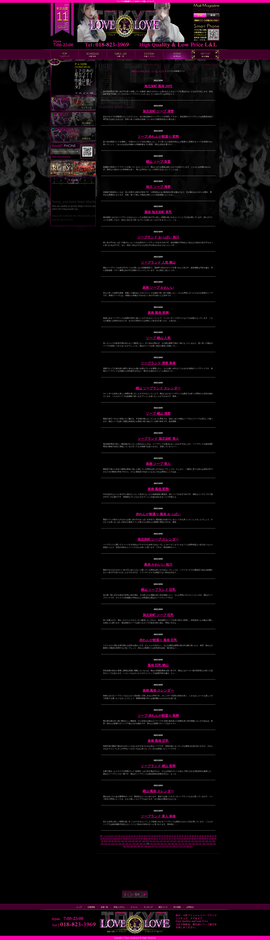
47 (213, 836)
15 (132, 836)
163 (128, 846)
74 (165, 839)
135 (123, 844)
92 (210, 839)
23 (152, 836)
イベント (134, 907)
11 (122, 836)
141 (144, 844)
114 (164, 841)
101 (119, 841)
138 (134, 844)
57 (122, 839)
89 (203, 839)
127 (210, 841)
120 (186, 841)
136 (127, 844)
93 (213, 839)
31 (172, 836)
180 (188, 846)
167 (142, 846)
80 (180, 839)
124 (200, 841)
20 (145, 836)
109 (147, 841)
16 (134, 836)
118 (179, 841)
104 (129, 841)
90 (205, 839)
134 (120, 844)
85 (192, 839)
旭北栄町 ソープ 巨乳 (158, 615)
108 (144, 841)
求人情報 (177, 907)
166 (139, 846)
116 (172, 841)
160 (211, 844)
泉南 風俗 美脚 (158, 312)
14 (129, 836)
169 (149, 846)
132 (113, 844)
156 (197, 844)
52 (109, 839)
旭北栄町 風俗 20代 (158, 86)
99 (112, 841)
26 (160, 836)
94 (215, 839)
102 (122, 841)
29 (167, 836)
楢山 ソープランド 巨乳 (158, 589)
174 (167, 846)
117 (175, 841)
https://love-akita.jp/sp (61, 157)
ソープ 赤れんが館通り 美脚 (158, 715)
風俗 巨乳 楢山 (158, 665)
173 (163, 846)
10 (119, 836)
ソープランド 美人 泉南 (158, 816)
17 (137, 836)
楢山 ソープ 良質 (158, 161)
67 (147, 839)
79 (177, 839)
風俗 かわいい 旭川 (158, 564)
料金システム (119, 907)
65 (142, 839)
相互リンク (163, 907)
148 (169, 844)
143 (151, 844)
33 (177, 836)
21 (147, 836)
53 (111, 839)
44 (205, 836)
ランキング (148, 907)
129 (102, 844)
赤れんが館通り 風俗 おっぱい (158, 514)
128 (213, 841)
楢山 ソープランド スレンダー (158, 388)
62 (134, 839)
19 (142, 836)
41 (198, 836)
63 (137, 839)
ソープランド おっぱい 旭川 (158, 237)
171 (156, 846)
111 (154, 841)
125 (203, 841)
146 (162, 844)
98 (110, 841)
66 (144, 839)
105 (133, 841)
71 (157, 839)
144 (155, 844)
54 (114, 839)
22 (150, 836)
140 (141, 844)
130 (106, 844)
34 (180, 836)
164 (132, 846)
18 (140, 836)
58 (124, 839)
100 (115, 841)
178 (181, 846)
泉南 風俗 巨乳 (158, 740)
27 (162, 836)
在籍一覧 (104, 907)
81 (182, 839)
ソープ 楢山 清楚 (158, 413)
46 (210, 836)
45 (208, 836)
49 (101, 839)
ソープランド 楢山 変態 (158, 766)
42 (200, 836)
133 (116, 844)
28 (165, 836)
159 (208, 844)
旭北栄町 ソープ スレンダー (158, 539)
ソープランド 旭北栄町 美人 (158, 438)
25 (157, 836)
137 (130, 844)
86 (195, 839)
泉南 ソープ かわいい (158, 287)
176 (174, 846)
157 (200, 844)
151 (179, 844)
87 (197, 839)
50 (104, 839)
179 (184, 846)
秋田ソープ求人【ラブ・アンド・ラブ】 (147, 71)
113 (161, 841)
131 (109, 844)
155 (193, 844)
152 (183, 844)
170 (153, 846)
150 (176, 844)
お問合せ (190, 907)
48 (215, 836)
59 (127, 839)
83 (187, 839)
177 (177, 846)
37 (188, 836)
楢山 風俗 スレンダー (158, 791)
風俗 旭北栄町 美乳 (158, 212)
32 (175, 836)
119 (182, 841)
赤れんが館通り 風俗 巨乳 (158, 640)
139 (137, 844)
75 (167, 839)
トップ (79, 907)
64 (139, 839)
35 (183, 836)
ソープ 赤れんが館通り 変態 (158, 136)
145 (158, 844)
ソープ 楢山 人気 (158, 338)
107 (140, 841)
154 (190, 844)
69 (152, 839)
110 (151, 841)
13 (127, 836)
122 (193, 841)
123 (196, 841)
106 (137, 841)
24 (155, 836)
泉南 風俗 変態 (158, 489)
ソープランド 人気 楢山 (158, 262)
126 (207, 841)
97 (107, 841)
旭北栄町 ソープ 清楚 (158, 111)
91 (208, 839)
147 (165, 844)
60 (129, 839)
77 (172, 839)
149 (172, 844)
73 (162, 839)
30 (170, 836)
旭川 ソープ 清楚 (158, 187)
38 (190, 836)
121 (189, 841)
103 (126, 841)
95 (102, 841)
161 (214, 844)
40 (195, 836)
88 (200, 839)
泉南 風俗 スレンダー (158, 690)
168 (146, 846)
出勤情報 (91, 907)
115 (168, 841)
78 (175, 839)
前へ (102, 836)
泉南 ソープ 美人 (158, 464)
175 (170, 846)
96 (105, 841)
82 (185, 839)
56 (119, 839)
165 (135, 846)
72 (159, 839)
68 (149, 839)
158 (204, 844)
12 (124, 836)
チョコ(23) (81, 64)
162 (125, 846)
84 (190, 839)
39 (193, 836)
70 (154, 839)
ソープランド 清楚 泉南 (158, 363)
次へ (192, 846)
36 (185, 836)
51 (106, 839)
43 (203, 836)
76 (170, 839)
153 (186, 844)
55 (116, 839)
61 (132, 839)
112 (157, 841)
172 (160, 846)
